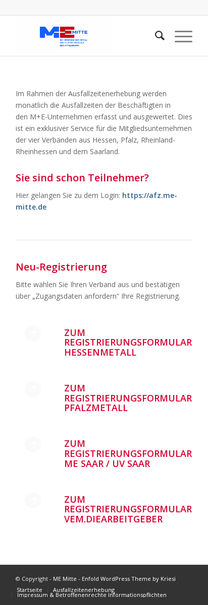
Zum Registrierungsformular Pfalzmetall (128, 398)
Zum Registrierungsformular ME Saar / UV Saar (128, 453)
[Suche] (155, 36)
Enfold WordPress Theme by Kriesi (129, 578)
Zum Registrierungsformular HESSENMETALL (128, 342)
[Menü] (178, 36)
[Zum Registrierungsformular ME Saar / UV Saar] (33, 444)
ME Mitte (65, 578)
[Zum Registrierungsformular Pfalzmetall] (33, 389)
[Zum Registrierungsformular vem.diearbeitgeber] (33, 500)
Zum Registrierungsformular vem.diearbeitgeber (128, 509)
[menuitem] (29, 589)
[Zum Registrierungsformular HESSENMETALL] (33, 333)
